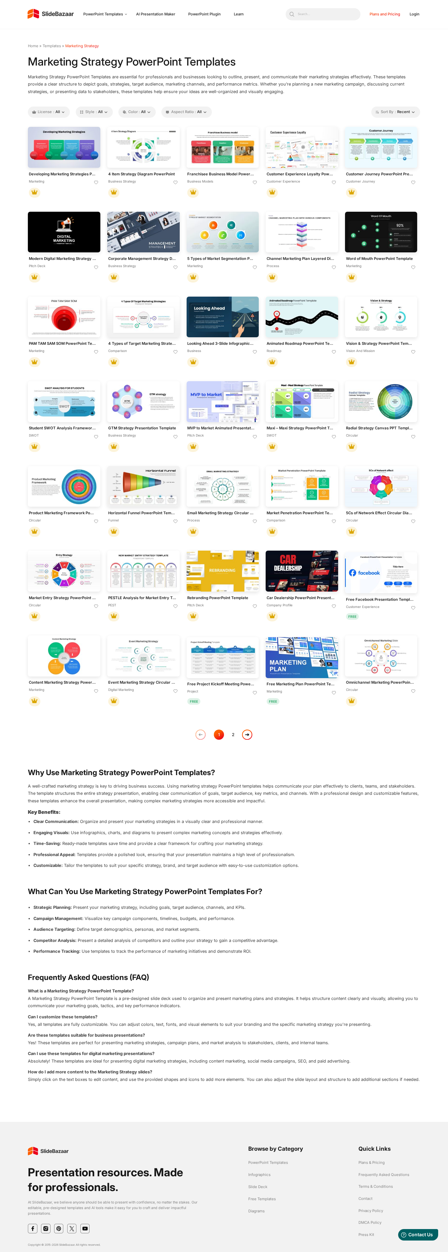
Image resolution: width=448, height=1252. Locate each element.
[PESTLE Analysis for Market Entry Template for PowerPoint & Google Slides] (143, 571)
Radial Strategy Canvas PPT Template (380, 428)
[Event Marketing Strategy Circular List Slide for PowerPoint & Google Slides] (143, 656)
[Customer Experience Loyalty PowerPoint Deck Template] (302, 147)
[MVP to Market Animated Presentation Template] (223, 401)
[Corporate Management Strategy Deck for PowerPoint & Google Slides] (143, 232)
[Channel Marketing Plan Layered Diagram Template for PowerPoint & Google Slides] (302, 232)
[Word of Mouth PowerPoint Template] (381, 232)
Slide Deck (257, 1186)
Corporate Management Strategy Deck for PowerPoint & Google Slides (142, 259)
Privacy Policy (370, 1210)
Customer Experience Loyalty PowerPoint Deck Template (301, 174)
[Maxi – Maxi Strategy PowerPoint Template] (302, 401)
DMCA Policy (369, 1222)
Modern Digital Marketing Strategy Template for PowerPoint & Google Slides (63, 259)
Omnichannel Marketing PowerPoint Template (380, 682)
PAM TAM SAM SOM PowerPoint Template (63, 344)
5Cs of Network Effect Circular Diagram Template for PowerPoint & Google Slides (380, 513)
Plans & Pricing (371, 1162)
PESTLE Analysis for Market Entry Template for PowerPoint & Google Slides (142, 598)
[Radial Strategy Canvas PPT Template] (381, 401)
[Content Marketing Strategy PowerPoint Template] (64, 656)
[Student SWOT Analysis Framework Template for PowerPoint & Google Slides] (64, 401)
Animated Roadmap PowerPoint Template (301, 344)
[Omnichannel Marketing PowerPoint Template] (381, 656)
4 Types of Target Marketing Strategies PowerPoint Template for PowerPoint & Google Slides (142, 344)
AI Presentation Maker (155, 14)
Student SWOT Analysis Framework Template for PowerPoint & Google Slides (63, 428)
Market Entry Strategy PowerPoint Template (63, 598)
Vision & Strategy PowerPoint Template (380, 344)
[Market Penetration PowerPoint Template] (302, 486)
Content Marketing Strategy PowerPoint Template (63, 682)
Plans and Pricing (385, 14)
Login (414, 14)
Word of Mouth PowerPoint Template (379, 259)
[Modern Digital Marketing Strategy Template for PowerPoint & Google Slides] (64, 232)
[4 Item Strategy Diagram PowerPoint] (143, 147)
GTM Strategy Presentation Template (142, 428)
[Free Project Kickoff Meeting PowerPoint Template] (223, 657)
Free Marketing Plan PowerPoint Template (301, 684)
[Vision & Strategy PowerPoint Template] (381, 317)
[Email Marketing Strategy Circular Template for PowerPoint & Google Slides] (223, 486)
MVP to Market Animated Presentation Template (221, 428)
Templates (52, 46)
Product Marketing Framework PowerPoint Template (63, 513)
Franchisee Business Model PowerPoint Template (221, 174)
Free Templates (262, 1199)
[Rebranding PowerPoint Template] (223, 571)
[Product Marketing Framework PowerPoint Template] (64, 486)
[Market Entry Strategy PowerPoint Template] (64, 571)
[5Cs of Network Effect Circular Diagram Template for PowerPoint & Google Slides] (381, 486)
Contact (365, 1198)
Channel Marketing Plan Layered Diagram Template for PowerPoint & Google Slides (301, 259)
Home (33, 46)
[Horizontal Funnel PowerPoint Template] (143, 486)
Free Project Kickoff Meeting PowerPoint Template (221, 684)
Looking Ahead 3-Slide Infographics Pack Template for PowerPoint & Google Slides (221, 344)
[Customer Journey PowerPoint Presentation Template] (381, 147)
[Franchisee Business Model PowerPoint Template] (223, 147)
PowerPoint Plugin (204, 14)
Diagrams (256, 1211)
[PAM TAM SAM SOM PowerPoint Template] (64, 317)
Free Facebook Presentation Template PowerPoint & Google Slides (380, 599)
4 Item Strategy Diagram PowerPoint (141, 174)
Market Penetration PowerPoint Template (301, 513)
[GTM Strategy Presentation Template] (143, 401)
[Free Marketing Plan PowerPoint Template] (302, 657)
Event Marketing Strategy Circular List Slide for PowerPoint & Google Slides (142, 682)
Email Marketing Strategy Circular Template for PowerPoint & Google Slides (221, 513)
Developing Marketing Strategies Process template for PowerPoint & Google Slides (63, 174)
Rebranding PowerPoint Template (217, 598)
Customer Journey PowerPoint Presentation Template (380, 174)
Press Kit (366, 1234)
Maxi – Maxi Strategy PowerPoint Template (301, 428)
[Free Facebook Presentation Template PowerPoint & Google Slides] (381, 572)
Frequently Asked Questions (383, 1174)
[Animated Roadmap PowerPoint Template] (302, 317)
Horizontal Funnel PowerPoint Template (142, 513)
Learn (239, 14)
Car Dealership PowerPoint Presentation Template (301, 598)
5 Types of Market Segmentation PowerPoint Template (221, 259)
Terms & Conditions (375, 1186)
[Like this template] (96, 183)
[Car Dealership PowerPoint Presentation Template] (302, 571)
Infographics (259, 1174)
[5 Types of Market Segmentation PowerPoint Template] (223, 232)
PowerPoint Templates (103, 14)
